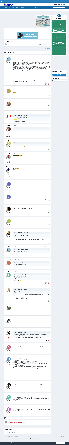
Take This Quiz (59, 74)
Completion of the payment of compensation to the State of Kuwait (58, 34)
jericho (8, 382)
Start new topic (47, 48)
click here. (38, 1)
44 (8, 414)
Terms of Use (16, 443)
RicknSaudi (8, 304)
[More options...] (49, 56)
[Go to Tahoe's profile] (9, 409)
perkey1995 (8, 193)
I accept (61, 443)
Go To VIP (32, 7)
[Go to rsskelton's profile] (9, 129)
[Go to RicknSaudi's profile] (9, 308)
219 (9, 390)
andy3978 (8, 100)
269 (9, 64)
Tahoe (8, 406)
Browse (6, 7)
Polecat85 (8, 112)
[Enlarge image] (14, 119)
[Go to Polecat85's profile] (9, 116)
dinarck (8, 329)
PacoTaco (8, 166)
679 (9, 176)
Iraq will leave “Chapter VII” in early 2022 (58, 21)
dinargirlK (8, 344)
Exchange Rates (54, 80)
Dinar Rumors (14, 44)
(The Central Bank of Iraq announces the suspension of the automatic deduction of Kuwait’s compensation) (58, 25)
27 (8, 202)
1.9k (9, 135)
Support (13, 7)
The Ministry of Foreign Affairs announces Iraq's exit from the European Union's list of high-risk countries (58, 38)
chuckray (8, 87)
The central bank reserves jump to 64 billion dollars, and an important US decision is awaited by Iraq (58, 30)
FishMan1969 (8, 229)
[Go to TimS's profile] (9, 275)
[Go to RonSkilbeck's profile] (9, 263)
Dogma (8, 140)
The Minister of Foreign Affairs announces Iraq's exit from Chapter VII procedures (58, 43)
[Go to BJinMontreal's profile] (9, 290)
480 (9, 238)
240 (9, 214)
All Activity (17, 7)
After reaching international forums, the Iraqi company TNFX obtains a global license (58, 53)
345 (9, 267)
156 (9, 148)
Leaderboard (22, 7)
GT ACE (8, 317)
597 (9, 161)
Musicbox (36, 7)
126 (9, 189)
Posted (16, 100)
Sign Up (63, 4)
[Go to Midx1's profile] (9, 359)
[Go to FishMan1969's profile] (9, 233)
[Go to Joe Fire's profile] (9, 221)
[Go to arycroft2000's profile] (9, 397)
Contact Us (37, 438)
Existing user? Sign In (56, 4)
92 (8, 402)
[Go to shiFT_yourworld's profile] (9, 209)
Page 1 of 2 (14, 52)
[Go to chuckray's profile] (9, 91)
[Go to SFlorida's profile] (9, 157)
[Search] (64, 7)
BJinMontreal (8, 286)
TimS (8, 271)
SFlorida (8, 153)
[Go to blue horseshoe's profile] (9, 184)
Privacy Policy (32, 438)
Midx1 (8, 356)
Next (8, 52)
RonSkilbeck (8, 259)
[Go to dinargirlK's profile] (9, 347)
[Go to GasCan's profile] (6, 44)
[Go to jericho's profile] (9, 385)
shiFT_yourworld (8, 205)
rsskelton (8, 125)
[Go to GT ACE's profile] (9, 321)
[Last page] (10, 52)
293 (9, 364)
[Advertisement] (12, 20)
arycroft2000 (8, 394)
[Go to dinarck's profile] (9, 333)
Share (41, 44)
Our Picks (27, 7)
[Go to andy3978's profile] (9, 104)
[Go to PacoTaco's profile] (9, 169)
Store (9, 7)
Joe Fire (8, 217)
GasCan (9, 43)
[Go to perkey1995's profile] (9, 197)
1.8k (9, 279)
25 (8, 352)
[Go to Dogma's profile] (9, 143)
